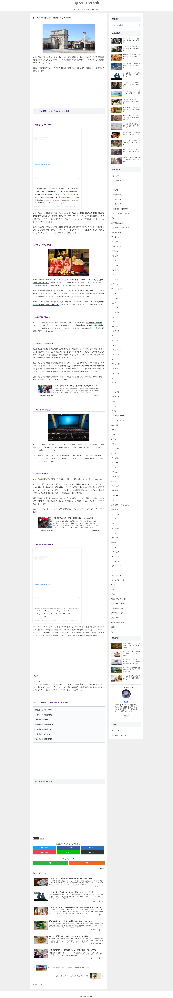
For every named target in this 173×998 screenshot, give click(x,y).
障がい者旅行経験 (117, 622)
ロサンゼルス (116, 566)
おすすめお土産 (117, 223)
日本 (113, 594)
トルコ (113, 401)
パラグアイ (115, 453)
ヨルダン (114, 547)
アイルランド (116, 237)
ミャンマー (115, 533)
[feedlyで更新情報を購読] (50, 863)
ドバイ (113, 411)
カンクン (114, 307)
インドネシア (116, 265)
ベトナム (114, 481)
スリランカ (115, 373)
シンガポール (116, 350)
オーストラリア (117, 289)
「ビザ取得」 (116, 190)
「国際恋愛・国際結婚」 (120, 209)
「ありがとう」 (117, 181)
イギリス (114, 251)
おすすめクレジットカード (121, 228)
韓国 (113, 627)
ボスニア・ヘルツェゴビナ (121, 505)
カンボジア (115, 312)
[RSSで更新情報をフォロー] (87, 863)
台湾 (113, 589)
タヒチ (113, 383)
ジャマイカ (115, 354)
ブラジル (114, 472)
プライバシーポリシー (119, 735)
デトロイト (115, 392)
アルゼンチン (116, 246)
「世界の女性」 (117, 199)
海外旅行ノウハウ (117, 608)
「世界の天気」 (117, 195)
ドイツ (113, 406)
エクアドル (115, 274)
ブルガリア (115, 477)
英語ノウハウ (116, 618)
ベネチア (114, 491)
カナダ (113, 303)
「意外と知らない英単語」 (121, 213)
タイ (113, 378)
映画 (42, 838)
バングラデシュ (117, 448)
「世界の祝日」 (117, 204)
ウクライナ (115, 270)
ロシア (113, 571)
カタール (114, 298)
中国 (113, 585)
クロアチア (115, 331)
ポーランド (115, 514)
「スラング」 (116, 185)
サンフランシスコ (117, 340)
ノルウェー (115, 434)
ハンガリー (115, 444)
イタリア (36, 838)
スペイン (114, 369)
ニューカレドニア (117, 420)
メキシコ (114, 538)
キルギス (114, 321)
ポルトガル (115, 510)
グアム (113, 336)
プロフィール (116, 730)
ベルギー (114, 495)
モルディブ (115, 542)
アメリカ (114, 242)
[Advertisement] (69, 87)
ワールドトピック (117, 580)
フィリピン (115, 458)
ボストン (114, 500)
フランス (114, 467)
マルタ (113, 524)
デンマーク (115, 397)
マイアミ (114, 519)
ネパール (114, 430)
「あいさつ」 (116, 176)
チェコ (113, 387)
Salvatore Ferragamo (40, 620)
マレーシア (115, 528)
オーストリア (116, 293)
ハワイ (113, 439)
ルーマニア (115, 561)
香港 (113, 632)
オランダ (114, 284)
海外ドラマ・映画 (117, 604)
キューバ (114, 317)
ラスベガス (115, 552)
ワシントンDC (116, 575)
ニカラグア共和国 (117, 416)
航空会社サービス (117, 613)
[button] (139, 25)
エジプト (114, 279)
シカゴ (113, 345)
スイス (113, 359)
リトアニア (115, 557)
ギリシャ (114, 326)
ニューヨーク (116, 425)
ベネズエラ (115, 486)
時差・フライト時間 (118, 599)
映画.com (36, 206)
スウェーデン (116, 364)
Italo (126, 702)
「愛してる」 (116, 218)
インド (113, 260)
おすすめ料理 (116, 232)
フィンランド (116, 463)
